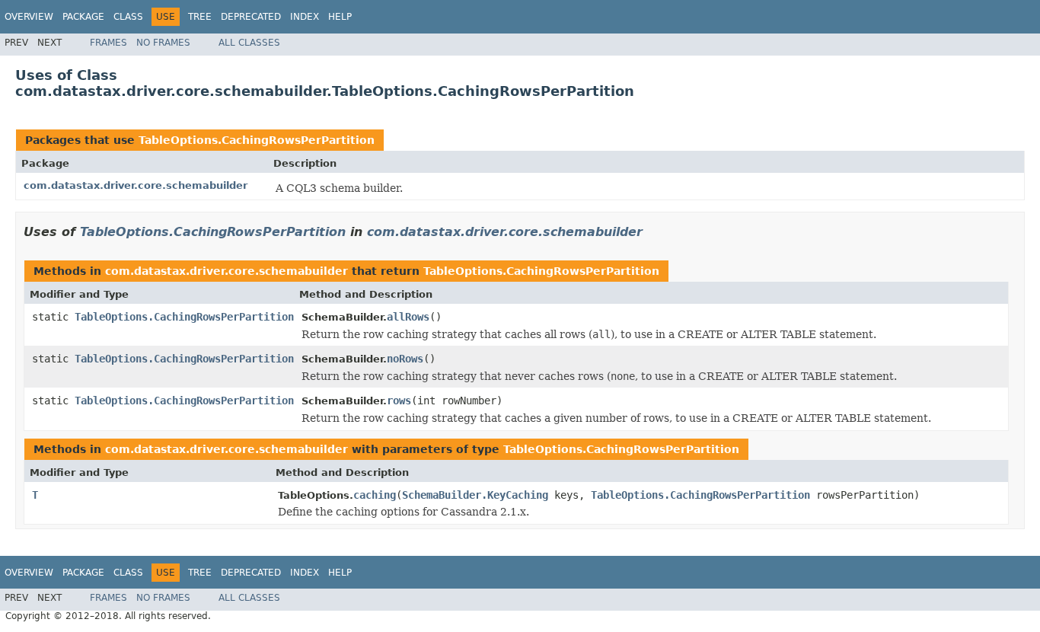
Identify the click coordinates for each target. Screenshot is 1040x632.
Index (304, 16)
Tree (200, 16)
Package (83, 16)
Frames (108, 42)
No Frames (163, 42)
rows (399, 400)
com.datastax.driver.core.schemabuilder (135, 185)
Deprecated (251, 16)
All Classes (249, 42)
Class (128, 16)
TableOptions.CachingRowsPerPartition (257, 140)
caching (374, 495)
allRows (408, 317)
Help (340, 16)
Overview (29, 16)
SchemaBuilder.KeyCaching (475, 495)
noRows (405, 359)
